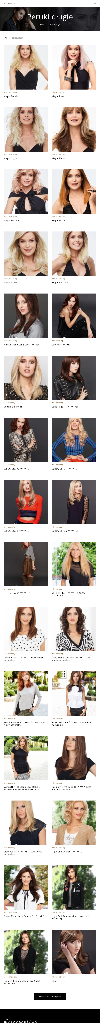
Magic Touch (11, 96)
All (6, 38)
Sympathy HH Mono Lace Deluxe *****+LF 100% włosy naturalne (22, 788)
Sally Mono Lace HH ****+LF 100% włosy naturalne (71, 659)
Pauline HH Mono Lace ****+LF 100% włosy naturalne (24, 723)
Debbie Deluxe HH (14, 406)
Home (42, 25)
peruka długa (17, 38)
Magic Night (10, 158)
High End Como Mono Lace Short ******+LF (22, 982)
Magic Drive (58, 220)
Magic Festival (12, 220)
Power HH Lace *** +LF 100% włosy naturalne (71, 723)
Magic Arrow (11, 282)
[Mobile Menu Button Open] (95, 3)
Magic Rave (58, 96)
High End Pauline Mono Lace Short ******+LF (71, 917)
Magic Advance (60, 282)
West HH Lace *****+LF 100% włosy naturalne (72, 594)
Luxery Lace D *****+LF (65, 530)
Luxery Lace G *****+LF (17, 468)
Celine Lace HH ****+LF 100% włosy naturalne (24, 659)
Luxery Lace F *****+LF (65, 468)
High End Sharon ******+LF (67, 851)
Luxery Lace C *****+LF (17, 593)
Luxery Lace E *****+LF (17, 530)
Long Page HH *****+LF (65, 406)
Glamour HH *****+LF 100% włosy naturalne (23, 853)
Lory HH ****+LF (61, 344)
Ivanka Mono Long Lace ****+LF (22, 344)
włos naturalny (57, 341)
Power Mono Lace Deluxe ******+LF (24, 916)
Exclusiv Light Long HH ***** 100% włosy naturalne (72, 788)
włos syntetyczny (10, 92)
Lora (54, 980)
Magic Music (59, 158)
